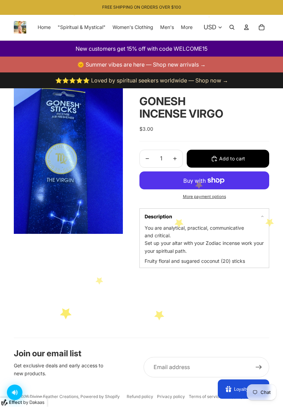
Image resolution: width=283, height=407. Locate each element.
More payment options (204, 196)
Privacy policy (171, 396)
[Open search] (232, 27)
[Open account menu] (246, 27)
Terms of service (205, 396)
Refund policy (140, 396)
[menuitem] (186, 27)
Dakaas (37, 402)
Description (158, 216)
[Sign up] (259, 367)
